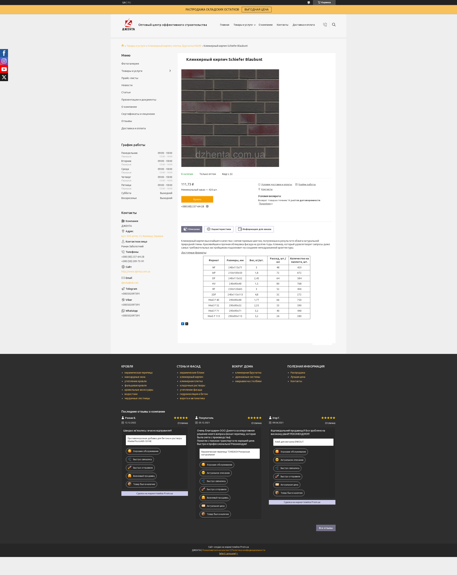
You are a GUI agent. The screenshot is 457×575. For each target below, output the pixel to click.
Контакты (282, 24)
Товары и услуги (243, 24)
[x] (186, 324)
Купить (197, 199)
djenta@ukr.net (129, 282)
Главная (224, 24)
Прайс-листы (129, 78)
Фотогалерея (130, 63)
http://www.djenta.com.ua (135, 271)
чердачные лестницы (137, 398)
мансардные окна (135, 376)
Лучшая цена (298, 376)
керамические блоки (192, 372)
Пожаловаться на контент (216, 550)
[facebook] (182, 324)
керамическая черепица (138, 372)
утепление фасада (191, 389)
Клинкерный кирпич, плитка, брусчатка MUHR (174, 45)
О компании (266, 24)
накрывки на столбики (248, 381)
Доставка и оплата (304, 24)
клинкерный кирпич (191, 376)
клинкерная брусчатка (248, 372)
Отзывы (126, 120)
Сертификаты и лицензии (138, 113)
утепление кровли (136, 381)
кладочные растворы (192, 385)
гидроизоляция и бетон (194, 394)
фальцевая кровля (136, 385)
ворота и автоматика (192, 398)
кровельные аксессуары (139, 389)
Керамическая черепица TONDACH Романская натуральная (225, 453)
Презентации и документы (138, 99)
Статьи (125, 92)
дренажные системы (247, 376)
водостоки (131, 394)
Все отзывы (326, 528)
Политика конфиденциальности (248, 550)
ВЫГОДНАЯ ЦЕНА (257, 9)
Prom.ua (244, 547)
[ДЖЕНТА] (128, 25)
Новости (126, 85)
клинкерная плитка (191, 381)
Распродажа (298, 372)
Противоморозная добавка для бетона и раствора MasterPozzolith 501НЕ (155, 439)
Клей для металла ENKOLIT (289, 442)
